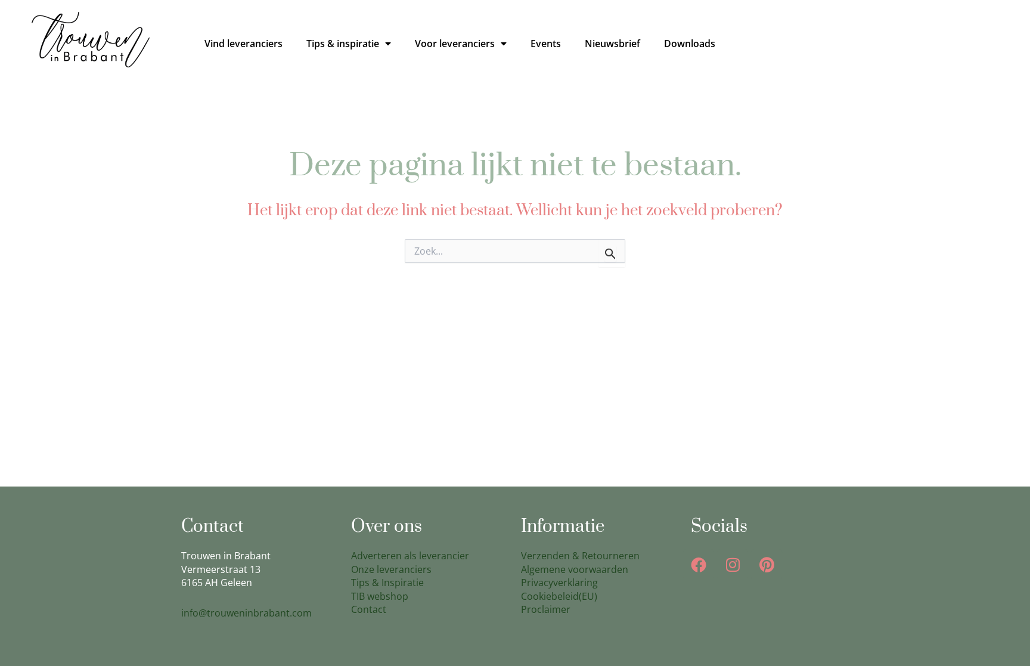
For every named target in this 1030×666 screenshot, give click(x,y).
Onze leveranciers (391, 569)
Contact (368, 609)
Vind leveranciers (243, 43)
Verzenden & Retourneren (580, 555)
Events (545, 43)
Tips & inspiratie (342, 43)
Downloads (689, 43)
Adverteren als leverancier (410, 555)
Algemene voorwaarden (574, 569)
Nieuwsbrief (612, 43)
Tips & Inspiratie (387, 582)
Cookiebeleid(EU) (559, 596)
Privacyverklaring (559, 582)
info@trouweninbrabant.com (246, 612)
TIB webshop (379, 596)
